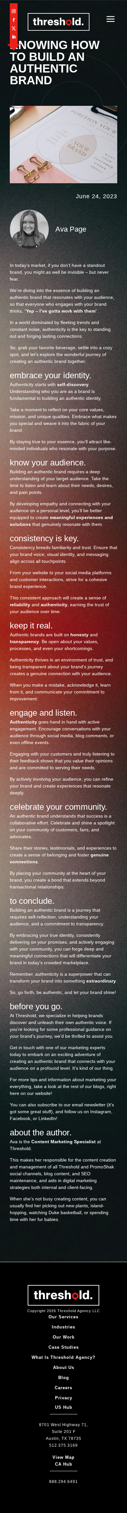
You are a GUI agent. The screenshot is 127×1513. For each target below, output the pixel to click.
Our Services (63, 1316)
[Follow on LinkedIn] (14, 37)
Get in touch (22, 1047)
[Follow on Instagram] (14, 11)
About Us (63, 1367)
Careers (63, 1387)
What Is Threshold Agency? (63, 1357)
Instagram (100, 1111)
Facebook (20, 1118)
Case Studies (64, 1347)
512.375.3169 (63, 1445)
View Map (63, 1457)
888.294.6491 (63, 1481)
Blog (63, 1377)
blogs (98, 1086)
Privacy (63, 1397)
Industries (63, 1327)
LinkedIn (47, 1118)
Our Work (64, 1337)
